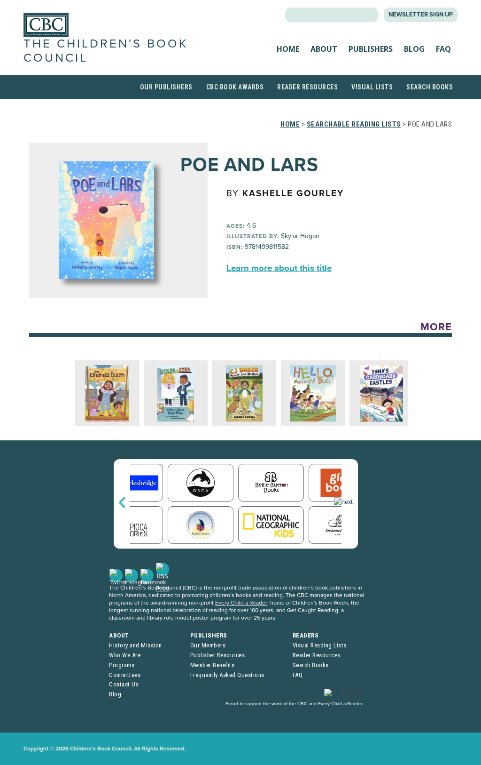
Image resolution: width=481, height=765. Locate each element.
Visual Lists (372, 87)
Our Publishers (166, 87)
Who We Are (124, 655)
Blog (414, 49)
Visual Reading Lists (320, 645)
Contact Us (124, 684)
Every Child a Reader (241, 602)
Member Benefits (212, 665)
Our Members (208, 645)
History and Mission (135, 645)
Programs (121, 665)
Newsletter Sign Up (420, 14)
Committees (124, 674)
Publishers (371, 49)
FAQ (443, 49)
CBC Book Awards (235, 87)
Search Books (429, 87)
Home (288, 49)
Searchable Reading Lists (354, 124)
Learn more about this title (279, 268)
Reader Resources (307, 87)
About (323, 49)
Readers (306, 635)
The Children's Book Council (105, 50)
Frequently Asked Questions (227, 674)
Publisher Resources (217, 655)
